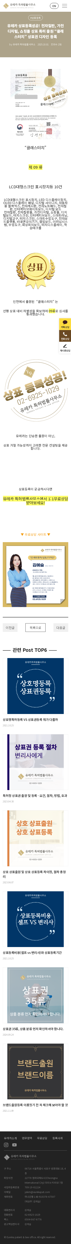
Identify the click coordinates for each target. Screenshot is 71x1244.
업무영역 (27, 1138)
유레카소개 (10, 1138)
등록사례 (57, 1138)
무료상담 (42, 1138)
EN (54, 6)
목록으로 (35, 627)
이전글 (10, 627)
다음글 (60, 627)
